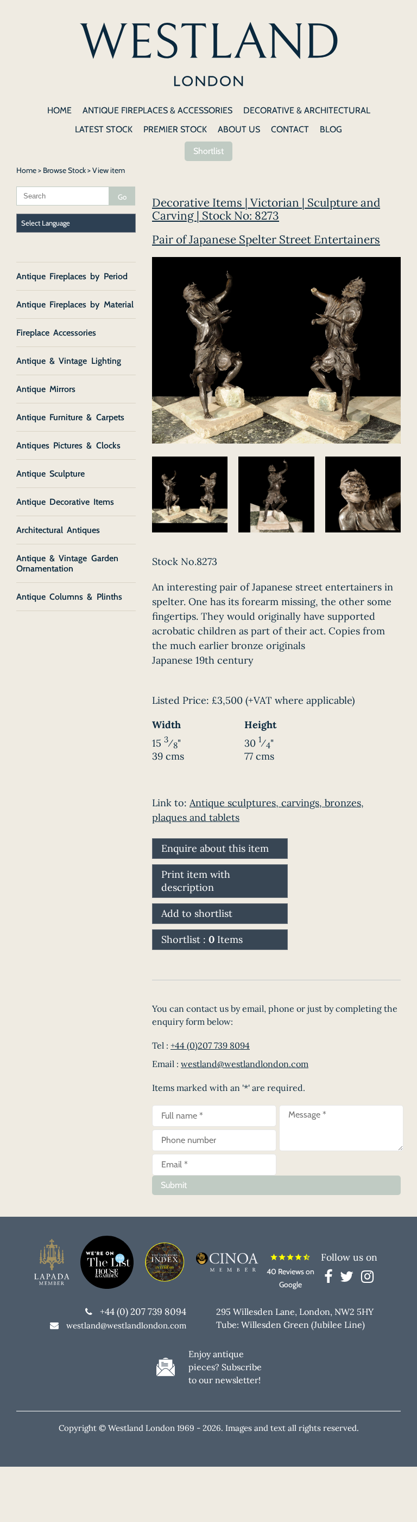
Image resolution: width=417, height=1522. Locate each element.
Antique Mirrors (45, 389)
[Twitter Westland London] (349, 1278)
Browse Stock (64, 170)
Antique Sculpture (50, 473)
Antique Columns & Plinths (69, 597)
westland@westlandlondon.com (244, 1063)
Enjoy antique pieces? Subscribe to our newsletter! (225, 1366)
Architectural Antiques (58, 530)
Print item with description (195, 881)
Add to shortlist (196, 913)
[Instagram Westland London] (367, 1278)
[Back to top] (395, 1500)
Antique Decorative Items (65, 502)
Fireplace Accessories (56, 332)
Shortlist (208, 151)
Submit (174, 1185)
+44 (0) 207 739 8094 (143, 1312)
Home (26, 170)
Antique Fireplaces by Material (75, 304)
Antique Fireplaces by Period (72, 276)
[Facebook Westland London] (331, 1278)
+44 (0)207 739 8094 (210, 1045)
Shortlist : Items (202, 939)
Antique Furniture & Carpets (70, 417)
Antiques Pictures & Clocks (68, 445)
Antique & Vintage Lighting (68, 361)
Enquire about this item (215, 848)
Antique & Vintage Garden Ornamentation (67, 563)
